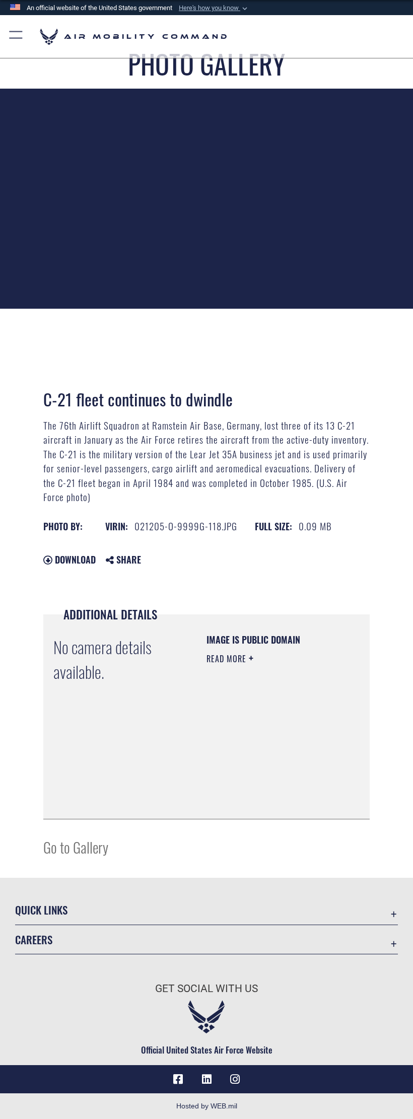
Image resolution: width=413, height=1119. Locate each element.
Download (74, 559)
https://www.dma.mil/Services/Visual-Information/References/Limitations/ (267, 786)
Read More (227, 659)
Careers (33, 939)
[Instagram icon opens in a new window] (234, 1079)
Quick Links (41, 910)
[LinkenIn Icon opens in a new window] (206, 1079)
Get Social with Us (206, 989)
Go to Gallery (75, 847)
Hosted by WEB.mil (206, 1106)
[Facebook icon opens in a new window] (178, 1079)
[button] (214, 8)
